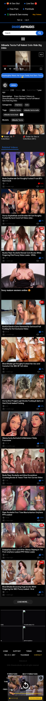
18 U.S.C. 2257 (9, 655)
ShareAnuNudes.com (18, 665)
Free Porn (14, 9)
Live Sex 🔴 (31, 3)
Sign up (19, 20)
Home (5, 651)
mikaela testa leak (11, 115)
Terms (29, 651)
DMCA (39, 651)
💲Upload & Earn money (17, 14)
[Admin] (5, 85)
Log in (27, 20)
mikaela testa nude (31, 110)
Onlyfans (18, 105)
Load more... (23, 602)
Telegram (24, 655)
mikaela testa (15, 110)
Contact (38, 655)
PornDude (29, 9)
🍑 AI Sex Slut (13, 3)
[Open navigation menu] (23, 39)
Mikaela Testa (17, 120)
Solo (27, 105)
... (21, 115)
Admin (13, 85)
